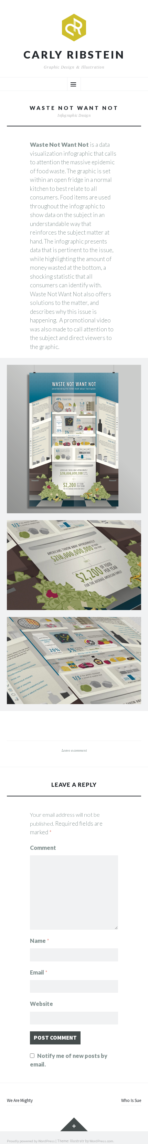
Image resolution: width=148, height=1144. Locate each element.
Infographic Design (74, 115)
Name (39, 940)
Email (38, 972)
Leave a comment (74, 750)
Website (41, 1003)
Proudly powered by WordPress (31, 1140)
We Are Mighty (20, 1100)
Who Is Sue (131, 1100)
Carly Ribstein (74, 55)
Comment (43, 847)
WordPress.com (101, 1140)
